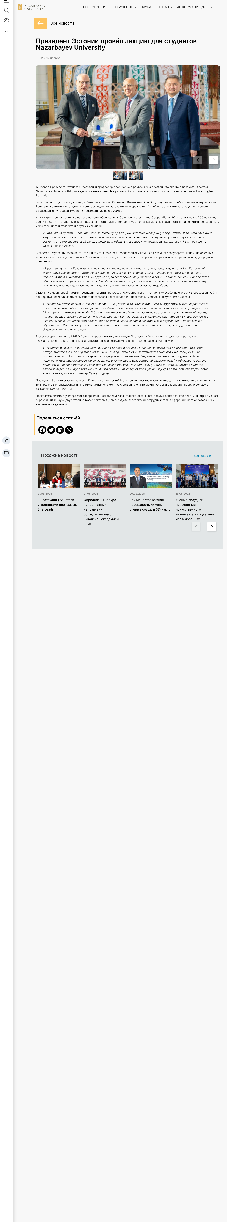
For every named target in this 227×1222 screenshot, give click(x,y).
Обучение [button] (124, 7)
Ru (6, 31)
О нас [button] (164, 7)
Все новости (62, 23)
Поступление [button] (95, 7)
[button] (213, 160)
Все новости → (204, 455)
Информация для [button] (193, 7)
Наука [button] (146, 7)
